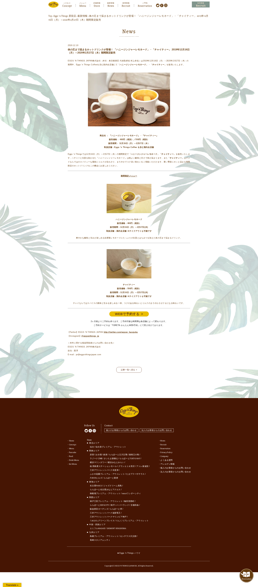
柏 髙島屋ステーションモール (103, 466)
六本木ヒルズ (96, 478)
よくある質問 (166, 460)
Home (71, 441)
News (110, 5)
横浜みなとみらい (116, 462)
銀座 (105, 454)
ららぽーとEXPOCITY (99, 505)
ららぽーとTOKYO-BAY (130, 458)
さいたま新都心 (111, 458)
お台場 (99, 454)
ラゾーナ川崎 (96, 458)
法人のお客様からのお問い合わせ (156, 430)
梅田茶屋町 (129, 501)
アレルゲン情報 (167, 464)
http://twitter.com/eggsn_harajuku (121, 332)
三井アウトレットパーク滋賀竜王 (105, 513)
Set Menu (73, 464)
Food (71, 456)
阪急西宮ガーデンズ (99, 509)
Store (96, 5)
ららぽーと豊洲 (111, 478)
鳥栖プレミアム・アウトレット (104, 536)
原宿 (92, 454)
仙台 (92, 447)
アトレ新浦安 (142, 466)
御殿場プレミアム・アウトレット (105, 493)
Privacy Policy (166, 452)
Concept (67, 5)
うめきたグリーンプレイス (102, 520)
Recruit (126, 5)
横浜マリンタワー (98, 462)
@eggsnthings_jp (90, 336)
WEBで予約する (127, 314)
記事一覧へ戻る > (129, 370)
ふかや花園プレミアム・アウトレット (107, 474)
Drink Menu (74, 460)
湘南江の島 (134, 454)
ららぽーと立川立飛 (118, 454)
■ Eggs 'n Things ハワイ (129, 553)
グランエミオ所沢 (126, 466)
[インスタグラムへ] (166, 5)
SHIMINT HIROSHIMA (116, 528)
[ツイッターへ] (157, 5)
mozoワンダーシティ (131, 493)
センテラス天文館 (128, 536)
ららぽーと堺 (116, 509)
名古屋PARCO (96, 486)
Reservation (145, 5)
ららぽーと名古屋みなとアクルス (105, 489)
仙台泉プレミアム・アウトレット (111, 447)
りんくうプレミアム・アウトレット (132, 520)
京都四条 (135, 505)
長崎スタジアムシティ (100, 540)
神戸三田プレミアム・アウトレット (106, 501)
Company (164, 456)
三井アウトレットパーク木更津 (104, 470)
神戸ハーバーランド (120, 505)
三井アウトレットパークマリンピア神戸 (108, 517)
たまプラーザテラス (135, 474)
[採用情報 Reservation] (201, 4)
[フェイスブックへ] (161, 5)
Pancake (72, 452)
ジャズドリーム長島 (112, 486)
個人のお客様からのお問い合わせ (121, 430)
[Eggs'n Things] (53, 5)
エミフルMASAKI (97, 528)
